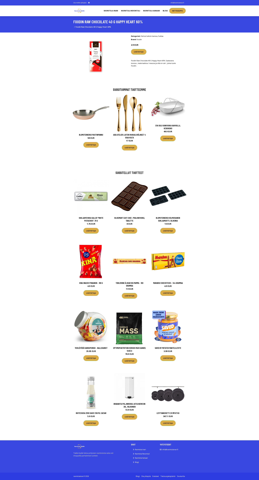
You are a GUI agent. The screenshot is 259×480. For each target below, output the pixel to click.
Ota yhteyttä (146, 476)
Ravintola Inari (111, 11)
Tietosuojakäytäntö (167, 476)
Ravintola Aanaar (151, 11)
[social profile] (88, 3)
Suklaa (160, 36)
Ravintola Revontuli (130, 11)
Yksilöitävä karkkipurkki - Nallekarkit (91, 348)
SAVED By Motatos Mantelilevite (168, 348)
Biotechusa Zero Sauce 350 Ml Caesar (91, 413)
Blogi (165, 11)
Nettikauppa (177, 11)
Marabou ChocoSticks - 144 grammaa (168, 283)
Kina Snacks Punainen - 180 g (91, 283)
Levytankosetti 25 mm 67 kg (168, 413)
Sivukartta (181, 476)
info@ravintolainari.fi (177, 3)
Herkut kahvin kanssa (149, 36)
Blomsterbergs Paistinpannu (91, 134)
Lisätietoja (138, 52)
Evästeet (155, 476)
